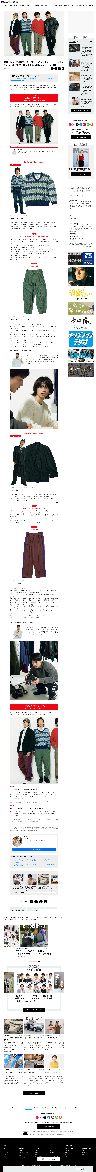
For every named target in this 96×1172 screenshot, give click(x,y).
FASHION (8, 59)
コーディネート (14, 908)
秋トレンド (30, 910)
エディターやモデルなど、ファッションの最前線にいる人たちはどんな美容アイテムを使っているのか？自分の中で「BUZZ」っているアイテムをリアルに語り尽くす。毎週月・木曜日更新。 (13, 1080)
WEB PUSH (91, 124)
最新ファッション (23, 917)
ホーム (6, 5)
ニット (42, 908)
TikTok (73, 124)
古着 (12, 910)
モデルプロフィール (69, 5)
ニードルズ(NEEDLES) (51, 908)
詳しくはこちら (80, 1169)
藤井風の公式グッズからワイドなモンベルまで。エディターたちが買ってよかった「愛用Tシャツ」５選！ (86, 78)
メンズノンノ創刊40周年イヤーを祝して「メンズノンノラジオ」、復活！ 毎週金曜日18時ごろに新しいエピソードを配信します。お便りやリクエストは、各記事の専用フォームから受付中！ (54, 1046)
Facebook (80, 124)
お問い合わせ (52, 1165)
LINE (63, 68)
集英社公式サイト (26, 1165)
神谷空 (23, 910)
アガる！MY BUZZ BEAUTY (13, 1072)
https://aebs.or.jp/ (60, 1134)
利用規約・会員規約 (71, 1165)
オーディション (13, 5)
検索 (92, 2)
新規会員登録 (82, 137)
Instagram (70, 124)
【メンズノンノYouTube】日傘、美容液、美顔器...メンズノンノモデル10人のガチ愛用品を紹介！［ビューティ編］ (33, 998)
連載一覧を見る (34, 1093)
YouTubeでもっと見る (35, 1009)
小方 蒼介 (18, 910)
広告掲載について (60, 1165)
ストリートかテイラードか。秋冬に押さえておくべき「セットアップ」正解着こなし (33, 859)
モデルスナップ (44, 5)
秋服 (36, 910)
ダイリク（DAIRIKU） (33, 908)
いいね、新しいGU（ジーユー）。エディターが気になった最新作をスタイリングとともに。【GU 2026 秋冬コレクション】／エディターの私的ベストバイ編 (87, 66)
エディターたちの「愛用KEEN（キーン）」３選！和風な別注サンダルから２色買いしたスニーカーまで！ (43, 889)
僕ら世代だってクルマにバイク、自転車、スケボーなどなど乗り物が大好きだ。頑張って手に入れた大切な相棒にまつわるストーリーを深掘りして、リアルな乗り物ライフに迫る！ (33, 1046)
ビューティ (36, 5)
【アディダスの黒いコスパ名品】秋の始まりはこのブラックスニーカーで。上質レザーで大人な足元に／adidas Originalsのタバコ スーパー (86, 90)
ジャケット (23, 908)
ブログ (51, 5)
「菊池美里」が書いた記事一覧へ (34, 849)
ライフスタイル (58, 5)
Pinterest (84, 124)
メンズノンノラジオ (51, 1038)
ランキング (21, 5)
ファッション (29, 5)
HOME (6, 917)
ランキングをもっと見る (81, 110)
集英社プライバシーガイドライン (39, 1165)
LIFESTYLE (28, 1035)
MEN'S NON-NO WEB (5, 2)
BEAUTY (7, 1070)
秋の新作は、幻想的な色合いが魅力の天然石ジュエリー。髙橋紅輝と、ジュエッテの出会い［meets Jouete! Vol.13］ (30, 889)
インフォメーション (88, 5)
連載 (76, 5)
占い (80, 5)
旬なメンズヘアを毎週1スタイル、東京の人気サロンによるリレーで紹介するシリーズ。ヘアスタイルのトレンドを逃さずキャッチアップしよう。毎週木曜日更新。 (54, 1080)
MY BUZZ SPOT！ (30, 1072)
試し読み (82, 174)
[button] (19, 892)
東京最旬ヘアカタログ (52, 1072)
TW (52, 68)
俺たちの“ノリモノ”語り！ (33, 1038)
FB (55, 68)
